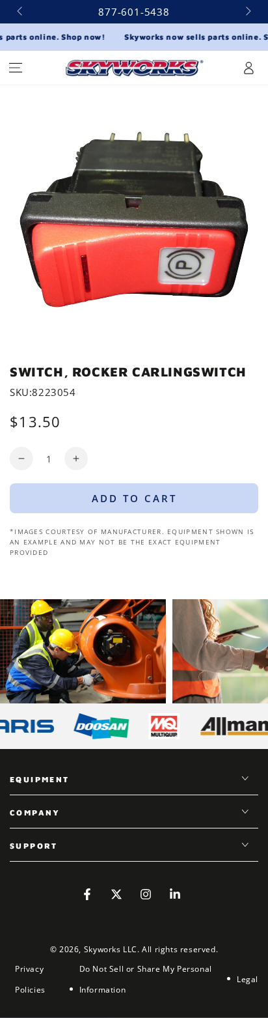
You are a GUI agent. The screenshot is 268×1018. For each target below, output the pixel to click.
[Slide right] (247, 11)
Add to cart (134, 498)
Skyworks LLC (110, 949)
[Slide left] (21, 11)
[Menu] (16, 68)
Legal (247, 979)
